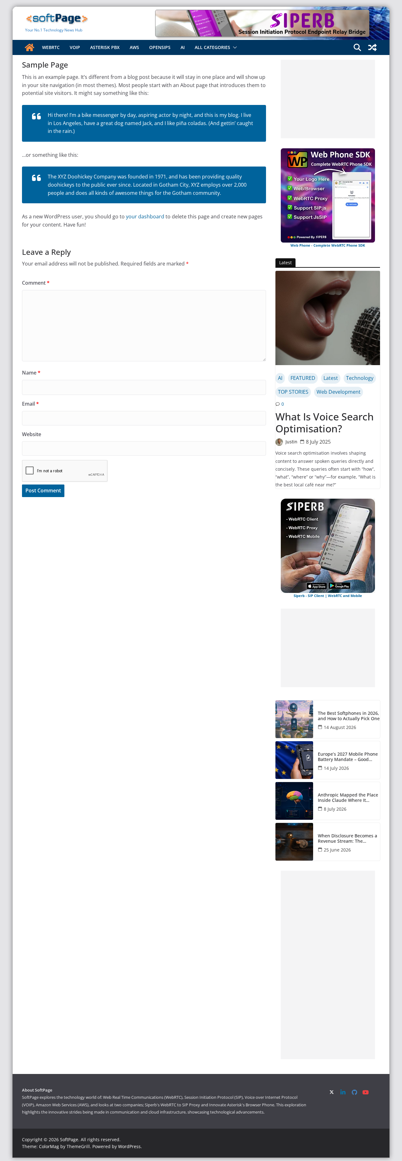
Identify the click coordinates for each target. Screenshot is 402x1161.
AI (183, 47)
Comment (36, 282)
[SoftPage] (29, 47)
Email (30, 403)
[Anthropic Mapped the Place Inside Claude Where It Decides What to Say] (294, 801)
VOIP (75, 47)
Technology (359, 378)
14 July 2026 (336, 768)
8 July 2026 (335, 809)
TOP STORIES (293, 391)
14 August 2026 (340, 727)
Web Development (339, 391)
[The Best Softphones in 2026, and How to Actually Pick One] (294, 719)
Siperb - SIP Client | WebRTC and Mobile (328, 595)
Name (31, 372)
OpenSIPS (160, 47)
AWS (134, 47)
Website (31, 434)
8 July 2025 (318, 441)
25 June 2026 (337, 850)
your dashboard (145, 216)
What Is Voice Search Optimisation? (324, 423)
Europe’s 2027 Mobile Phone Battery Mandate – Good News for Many (348, 757)
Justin (291, 442)
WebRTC (51, 47)
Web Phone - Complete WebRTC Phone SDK (328, 245)
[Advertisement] (328, 99)
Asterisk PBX (105, 47)
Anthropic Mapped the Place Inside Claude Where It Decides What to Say (348, 797)
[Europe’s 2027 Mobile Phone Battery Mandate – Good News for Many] (294, 760)
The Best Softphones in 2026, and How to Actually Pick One (349, 716)
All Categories (212, 47)
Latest (330, 378)
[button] (233, 47)
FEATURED (303, 378)
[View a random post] (372, 47)
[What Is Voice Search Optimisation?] (327, 318)
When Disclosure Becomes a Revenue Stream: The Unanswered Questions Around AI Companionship (347, 838)
